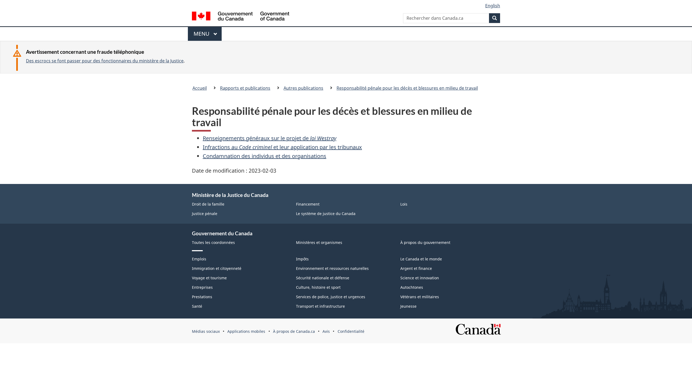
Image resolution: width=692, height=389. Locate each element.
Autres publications (303, 88)
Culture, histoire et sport (318, 287)
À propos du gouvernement (425, 242)
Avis (326, 331)
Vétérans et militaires (419, 296)
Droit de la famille (208, 204)
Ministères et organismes (319, 242)
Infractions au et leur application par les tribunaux (282, 147)
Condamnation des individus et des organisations (264, 156)
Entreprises (202, 287)
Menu (204, 35)
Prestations (202, 296)
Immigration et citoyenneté (216, 268)
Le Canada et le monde (421, 258)
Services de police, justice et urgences (330, 296)
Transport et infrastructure (320, 306)
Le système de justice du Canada (325, 213)
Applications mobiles (246, 331)
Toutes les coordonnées (213, 242)
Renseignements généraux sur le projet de (269, 138)
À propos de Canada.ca (294, 331)
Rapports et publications (245, 88)
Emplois (199, 258)
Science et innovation (419, 277)
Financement (308, 204)
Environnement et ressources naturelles (332, 268)
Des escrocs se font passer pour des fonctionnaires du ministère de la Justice (105, 61)
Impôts (302, 258)
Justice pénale (204, 213)
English (492, 6)
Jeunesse (408, 306)
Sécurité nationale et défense (322, 277)
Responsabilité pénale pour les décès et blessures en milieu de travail (407, 88)
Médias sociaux (206, 331)
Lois (403, 204)
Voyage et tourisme (209, 277)
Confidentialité (351, 331)
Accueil (199, 88)
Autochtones (411, 287)
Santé (197, 306)
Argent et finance (416, 268)
